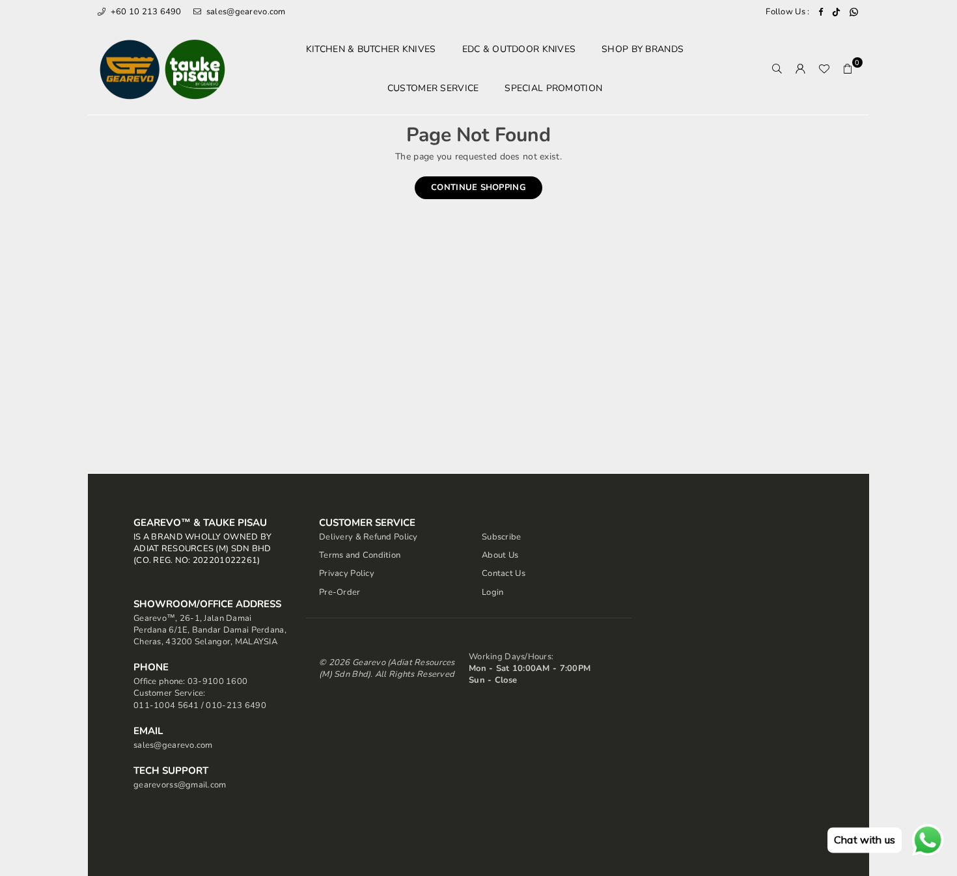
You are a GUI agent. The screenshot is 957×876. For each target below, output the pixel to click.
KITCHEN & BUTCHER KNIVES (371, 49)
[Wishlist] (824, 69)
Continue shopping (478, 187)
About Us (500, 555)
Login (492, 592)
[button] (847, 69)
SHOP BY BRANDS (643, 49)
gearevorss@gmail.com (180, 785)
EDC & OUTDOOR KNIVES (519, 49)
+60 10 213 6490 (144, 12)
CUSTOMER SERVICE (432, 88)
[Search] (777, 69)
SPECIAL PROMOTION (553, 88)
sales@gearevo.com (244, 12)
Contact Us (503, 573)
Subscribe (501, 537)
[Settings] (800, 69)
